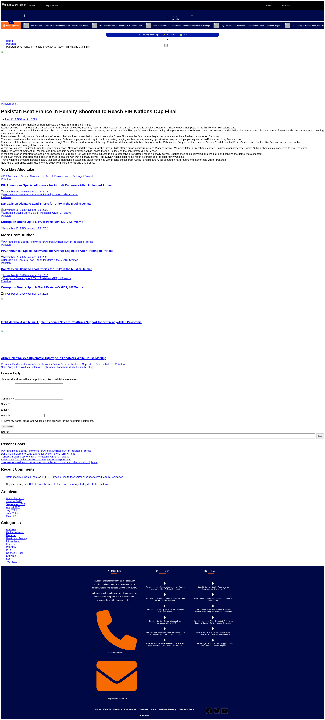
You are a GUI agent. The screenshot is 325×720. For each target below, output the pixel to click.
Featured (11, 535)
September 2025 (15, 504)
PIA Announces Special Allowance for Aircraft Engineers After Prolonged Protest (57, 185)
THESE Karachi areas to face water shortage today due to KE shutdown (82, 477)
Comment (7, 398)
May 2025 (11, 516)
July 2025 (11, 510)
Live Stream (285, 5)
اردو (276, 5)
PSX (8, 550)
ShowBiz (175, 39)
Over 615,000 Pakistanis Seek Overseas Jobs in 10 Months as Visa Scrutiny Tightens (49, 462)
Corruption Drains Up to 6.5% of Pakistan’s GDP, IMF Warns (42, 221)
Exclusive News (15, 532)
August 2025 (13, 507)
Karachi (175, 19)
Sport (14, 103)
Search (5, 432)
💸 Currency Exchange (148, 35)
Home (174, 16)
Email (5, 409)
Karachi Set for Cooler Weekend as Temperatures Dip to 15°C (36, 459)
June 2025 (12, 513)
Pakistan (6, 103)
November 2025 (15, 498)
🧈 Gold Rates (169, 35)
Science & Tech (14, 552)
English (269, 5)
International (13, 541)
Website (5, 415)
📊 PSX (183, 35)
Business (11, 529)
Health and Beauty (16, 538)
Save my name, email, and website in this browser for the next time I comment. (49, 420)
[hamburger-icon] (192, 15)
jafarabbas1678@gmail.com (22, 477)
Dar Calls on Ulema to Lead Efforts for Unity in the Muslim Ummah (46, 203)
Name (5, 404)
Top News (11, 561)
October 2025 (14, 501)
